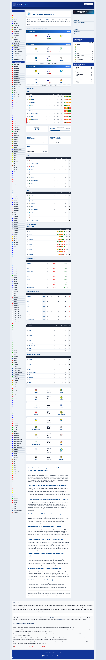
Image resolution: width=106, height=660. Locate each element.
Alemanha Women (17, 84)
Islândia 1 (16, 333)
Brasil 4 (15, 159)
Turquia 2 (16, 488)
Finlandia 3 (16, 258)
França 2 (15, 269)
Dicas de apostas (18, 7)
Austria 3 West (17, 129)
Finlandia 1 (16, 254)
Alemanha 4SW (17, 80)
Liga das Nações (17, 57)
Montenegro (16, 396)
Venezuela (16, 500)
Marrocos (16, 388)
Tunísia (15, 484)
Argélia (15, 92)
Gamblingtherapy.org (59, 655)
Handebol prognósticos (73, 7)
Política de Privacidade (50, 652)
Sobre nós (58, 652)
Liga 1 (15, 37)
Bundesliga (16, 17)
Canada (15, 167)
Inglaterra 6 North (17, 315)
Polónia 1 (16, 423)
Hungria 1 (16, 293)
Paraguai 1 (16, 415)
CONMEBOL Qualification (19, 59)
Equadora (16, 218)
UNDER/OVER (76, 24)
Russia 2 (15, 455)
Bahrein (15, 133)
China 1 (15, 179)
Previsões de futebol (54, 617)
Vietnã (15, 502)
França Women (17, 273)
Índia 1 (15, 299)
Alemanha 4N (16, 76)
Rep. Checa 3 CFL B (18, 441)
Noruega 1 (16, 400)
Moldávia (16, 394)
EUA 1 (15, 246)
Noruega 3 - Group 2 (18, 406)
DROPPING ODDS (77, 20)
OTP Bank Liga (17, 41)
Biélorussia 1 (16, 145)
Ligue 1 (15, 21)
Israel (15, 338)
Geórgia (15, 277)
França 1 (15, 267)
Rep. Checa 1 (16, 435)
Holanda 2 (16, 287)
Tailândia (16, 479)
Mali (15, 384)
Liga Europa (16, 53)
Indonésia (16, 303)
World (15, 504)
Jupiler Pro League (18, 29)
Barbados (16, 137)
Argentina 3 (16, 98)
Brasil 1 (15, 153)
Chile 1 (15, 175)
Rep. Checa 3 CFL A (18, 439)
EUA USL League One (18, 250)
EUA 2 (15, 248)
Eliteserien (16, 47)
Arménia (15, 100)
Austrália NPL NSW (17, 108)
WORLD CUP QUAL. (18, 510)
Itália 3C (15, 350)
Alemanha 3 (16, 72)
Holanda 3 (16, 289)
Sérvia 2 (15, 461)
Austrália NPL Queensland (19, 110)
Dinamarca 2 (16, 208)
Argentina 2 (16, 96)
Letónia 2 (16, 364)
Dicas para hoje (87, 7)
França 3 (15, 271)
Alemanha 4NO (17, 78)
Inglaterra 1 (16, 305)
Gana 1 (15, 275)
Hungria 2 (16, 295)
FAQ (74, 36)
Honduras (16, 291)
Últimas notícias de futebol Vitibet (82, 15)
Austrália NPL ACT (17, 104)
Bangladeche (16, 135)
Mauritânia (16, 390)
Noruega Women (17, 408)
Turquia (15, 486)
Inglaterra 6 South (17, 317)
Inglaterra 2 (16, 307)
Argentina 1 (16, 94)
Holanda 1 (16, 285)
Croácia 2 (16, 204)
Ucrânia (15, 490)
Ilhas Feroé (16, 297)
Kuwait (15, 360)
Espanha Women (17, 240)
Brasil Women (16, 161)
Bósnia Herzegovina (18, 149)
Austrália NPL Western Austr (19, 119)
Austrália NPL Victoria (18, 117)
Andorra (15, 88)
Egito (15, 214)
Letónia (15, 362)
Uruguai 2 (16, 496)
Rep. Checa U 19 (17, 445)
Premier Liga (16, 43)
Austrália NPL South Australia (19, 113)
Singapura (16, 463)
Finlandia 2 (16, 256)
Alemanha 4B (16, 74)
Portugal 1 (16, 427)
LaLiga (15, 15)
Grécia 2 (15, 281)
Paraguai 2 (16, 417)
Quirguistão (16, 433)
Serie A (15, 19)
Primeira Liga (16, 25)
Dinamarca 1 (16, 206)
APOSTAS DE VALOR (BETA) (79, 22)
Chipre (15, 183)
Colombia (16, 186)
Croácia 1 (16, 202)
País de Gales (16, 413)
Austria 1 (16, 121)
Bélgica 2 (16, 141)
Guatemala (16, 283)
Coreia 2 (15, 196)
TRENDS (75, 27)
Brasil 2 (15, 155)
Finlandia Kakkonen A (18, 261)
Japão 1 (15, 354)
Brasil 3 (15, 157)
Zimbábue (16, 512)
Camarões (16, 165)
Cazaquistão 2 (17, 173)
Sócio (75, 33)
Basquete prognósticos (60, 7)
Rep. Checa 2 (16, 437)
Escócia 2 (16, 224)
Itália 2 (15, 344)
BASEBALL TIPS (77, 31)
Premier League (17, 13)
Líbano (15, 366)
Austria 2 (16, 123)
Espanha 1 (16, 236)
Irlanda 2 (16, 329)
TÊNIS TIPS (76, 29)
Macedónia (16, 380)
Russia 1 (15, 453)
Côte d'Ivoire (16, 200)
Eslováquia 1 (16, 230)
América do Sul (17, 86)
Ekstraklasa (16, 31)
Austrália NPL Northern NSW (19, 106)
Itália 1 (15, 342)
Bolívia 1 (15, 147)
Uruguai (15, 494)
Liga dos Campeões (18, 51)
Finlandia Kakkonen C (18, 265)
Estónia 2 (16, 244)
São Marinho (16, 457)
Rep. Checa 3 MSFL (18, 443)
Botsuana (16, 151)
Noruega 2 (16, 402)
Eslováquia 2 (16, 232)
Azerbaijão (16, 131)
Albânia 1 (16, 66)
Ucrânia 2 (16, 492)
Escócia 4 (16, 228)
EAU (15, 212)
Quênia (15, 431)
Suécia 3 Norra (17, 469)
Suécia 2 (15, 467)
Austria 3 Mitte (17, 125)
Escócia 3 (16, 226)
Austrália (16, 102)
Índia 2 (15, 301)
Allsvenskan (16, 45)
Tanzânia (16, 481)
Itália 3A (15, 346)
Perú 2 (15, 421)
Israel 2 (15, 340)
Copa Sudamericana (18, 192)
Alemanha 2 (16, 70)
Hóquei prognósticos (46, 7)
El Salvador (16, 216)
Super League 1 (17, 49)
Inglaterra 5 (16, 313)
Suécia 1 (15, 465)
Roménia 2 (16, 451)
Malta (15, 386)
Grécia (15, 279)
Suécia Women (17, 473)
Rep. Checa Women (18, 447)
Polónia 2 (16, 425)
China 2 (15, 181)
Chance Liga (16, 33)
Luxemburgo (16, 378)
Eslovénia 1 (16, 234)
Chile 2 (15, 177)
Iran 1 (15, 325)
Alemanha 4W (17, 82)
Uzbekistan (16, 498)
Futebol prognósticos (32, 7)
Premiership (16, 35)
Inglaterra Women (17, 321)
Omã (15, 411)
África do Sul (16, 64)
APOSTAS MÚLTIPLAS (78, 18)
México (15, 392)
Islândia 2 (16, 336)
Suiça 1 (15, 475)
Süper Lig (16, 27)
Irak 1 (15, 323)
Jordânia (16, 356)
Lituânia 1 (16, 376)
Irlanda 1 (15, 327)
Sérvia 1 (15, 459)
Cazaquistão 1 (16, 171)
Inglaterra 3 (16, 309)
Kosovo (15, 358)
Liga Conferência (17, 55)
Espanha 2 (16, 238)
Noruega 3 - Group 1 (18, 404)
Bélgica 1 (16, 139)
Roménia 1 (16, 449)
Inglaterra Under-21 (18, 319)
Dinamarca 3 (16, 210)
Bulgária (15, 163)
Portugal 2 (16, 429)
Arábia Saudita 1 (17, 90)
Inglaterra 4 (16, 311)
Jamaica (15, 352)
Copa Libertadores (17, 190)
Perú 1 (15, 419)
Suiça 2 (15, 477)
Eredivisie (16, 23)
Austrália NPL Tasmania (18, 115)
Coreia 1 (15, 194)
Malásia (15, 382)
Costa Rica (16, 198)
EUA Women (16, 252)
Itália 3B (15, 348)
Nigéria (15, 398)
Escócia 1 (16, 222)
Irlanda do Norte (17, 331)
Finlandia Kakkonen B (18, 263)
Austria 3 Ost (16, 127)
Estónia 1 (16, 242)
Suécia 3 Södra (17, 471)
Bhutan (15, 143)
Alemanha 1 (16, 68)
